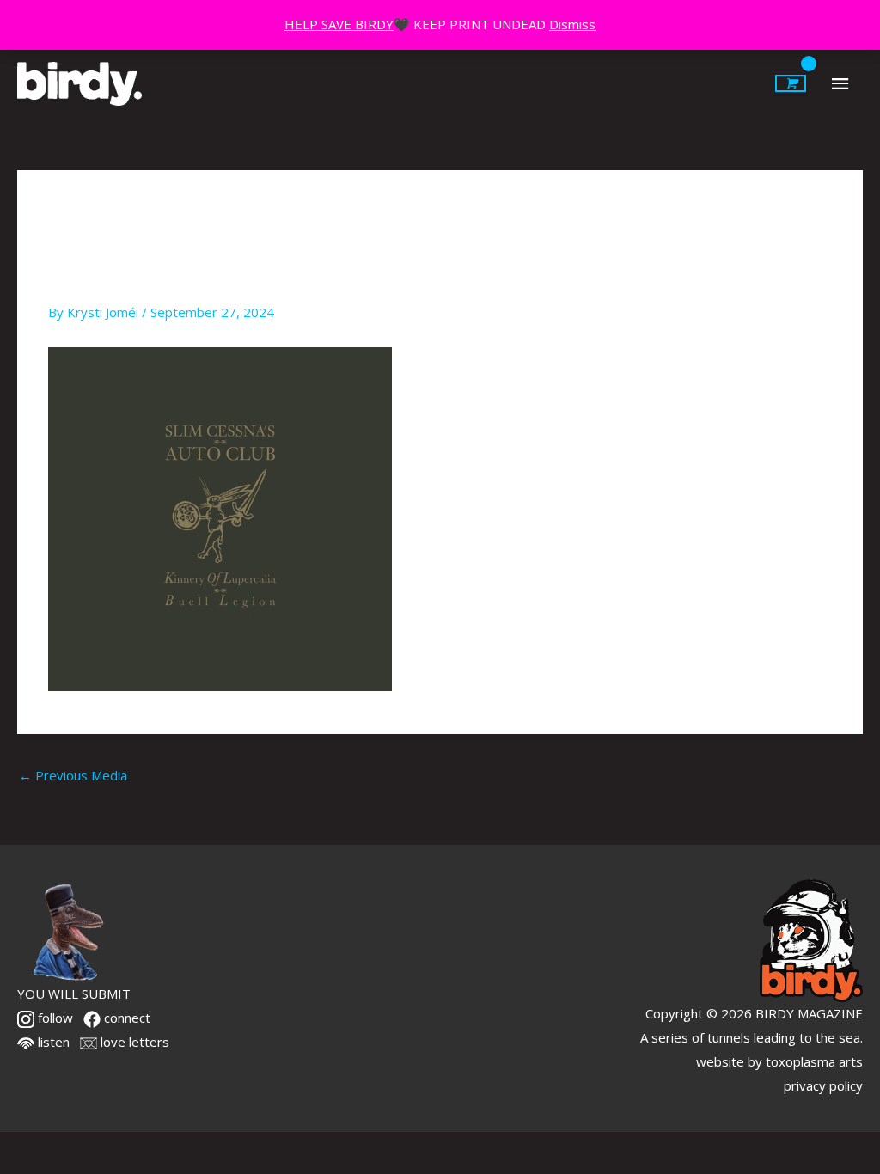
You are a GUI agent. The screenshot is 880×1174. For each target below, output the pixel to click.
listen (52, 1041)
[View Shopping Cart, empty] (790, 83)
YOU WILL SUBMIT (74, 993)
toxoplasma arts (814, 1061)
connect (125, 1017)
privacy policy (823, 1085)
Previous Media (73, 775)
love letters (133, 1041)
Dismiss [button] (572, 24)
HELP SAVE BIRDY (339, 24)
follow (53, 1017)
